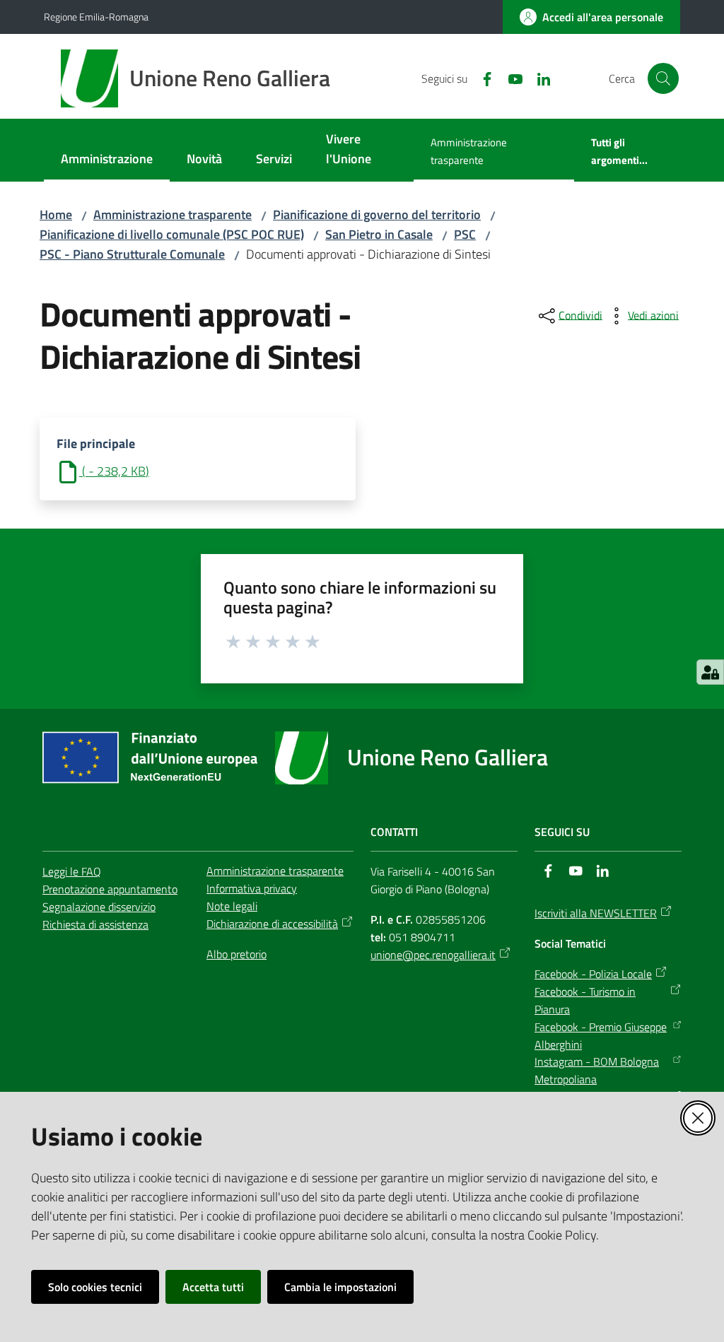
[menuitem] (107, 160)
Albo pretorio (236, 954)
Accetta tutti (213, 1286)
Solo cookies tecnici (95, 1286)
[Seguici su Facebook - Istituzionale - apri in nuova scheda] (481, 77)
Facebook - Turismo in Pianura (585, 1000)
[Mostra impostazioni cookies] (710, 672)
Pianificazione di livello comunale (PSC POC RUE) (172, 234)
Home (56, 214)
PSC (465, 234)
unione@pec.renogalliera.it (433, 954)
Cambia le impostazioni (340, 1286)
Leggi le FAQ (71, 871)
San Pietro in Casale (379, 234)
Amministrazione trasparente (172, 214)
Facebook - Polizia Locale (593, 973)
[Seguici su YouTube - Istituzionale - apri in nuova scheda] (510, 77)
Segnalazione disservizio (99, 906)
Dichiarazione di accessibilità (272, 923)
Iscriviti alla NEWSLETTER (596, 913)
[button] (663, 78)
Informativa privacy (251, 888)
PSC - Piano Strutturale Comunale (132, 254)
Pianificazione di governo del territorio (377, 214)
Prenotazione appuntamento (109, 889)
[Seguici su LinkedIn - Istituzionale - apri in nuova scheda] (538, 77)
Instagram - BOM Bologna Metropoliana (597, 1070)
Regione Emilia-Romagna (96, 16)
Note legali (231, 905)
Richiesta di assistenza (95, 924)
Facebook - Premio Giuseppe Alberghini (601, 1035)
